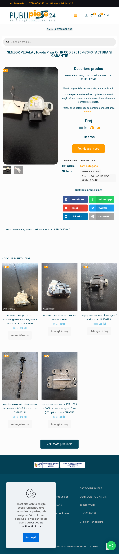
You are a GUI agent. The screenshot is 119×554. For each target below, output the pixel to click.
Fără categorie (89, 166)
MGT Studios (91, 546)
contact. (88, 111)
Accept (31, 537)
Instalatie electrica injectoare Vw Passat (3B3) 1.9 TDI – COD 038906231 (20, 408)
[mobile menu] (75, 15)
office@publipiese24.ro (62, 3)
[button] (88, 148)
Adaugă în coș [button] (20, 335)
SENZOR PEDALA (91, 171)
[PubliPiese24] (33, 15)
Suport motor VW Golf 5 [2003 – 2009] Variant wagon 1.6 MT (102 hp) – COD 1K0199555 (59, 408)
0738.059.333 (36, 3)
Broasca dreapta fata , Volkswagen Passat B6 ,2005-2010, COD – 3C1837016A (20, 319)
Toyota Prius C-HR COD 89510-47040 (95, 178)
